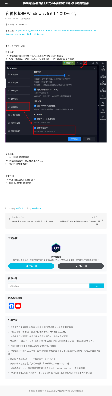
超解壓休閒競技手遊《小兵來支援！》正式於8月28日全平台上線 (39, 363)
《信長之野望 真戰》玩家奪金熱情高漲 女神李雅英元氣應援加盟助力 (41, 327)
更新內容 (19, 208)
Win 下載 (33, 266)
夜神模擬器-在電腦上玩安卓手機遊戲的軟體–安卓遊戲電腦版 (56, 3)
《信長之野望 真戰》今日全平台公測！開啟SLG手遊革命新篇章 (39, 336)
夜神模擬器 (25, 18)
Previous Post (32, 219)
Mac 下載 (83, 266)
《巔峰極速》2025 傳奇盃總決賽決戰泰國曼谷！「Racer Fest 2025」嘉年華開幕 (47, 368)
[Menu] (6, 3)
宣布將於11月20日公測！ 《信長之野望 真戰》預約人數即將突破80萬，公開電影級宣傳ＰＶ (52, 341)
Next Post (79, 221)
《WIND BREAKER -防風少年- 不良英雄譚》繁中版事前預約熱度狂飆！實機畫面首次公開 (51, 372)
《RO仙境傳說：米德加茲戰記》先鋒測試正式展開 (33, 346)
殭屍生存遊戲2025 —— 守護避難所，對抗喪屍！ (32, 358)
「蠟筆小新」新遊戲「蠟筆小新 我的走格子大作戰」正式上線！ (39, 331)
